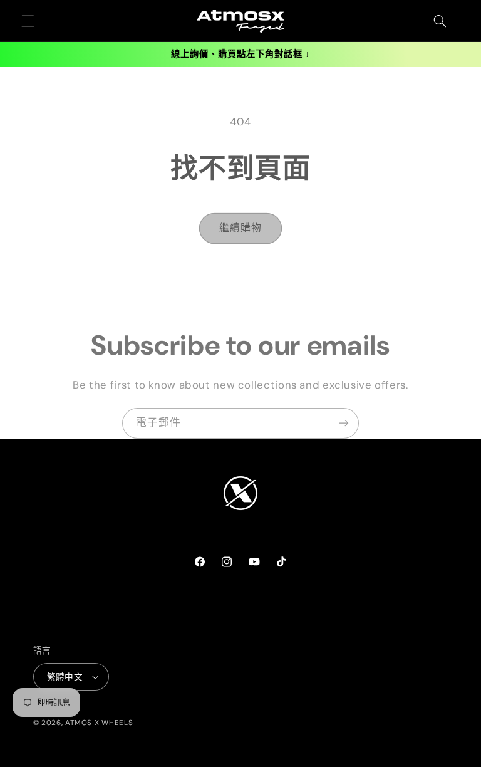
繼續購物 (240, 227)
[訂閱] (343, 423)
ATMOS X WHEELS (99, 723)
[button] (27, 21)
